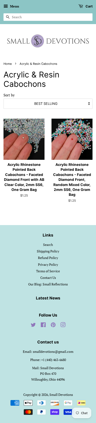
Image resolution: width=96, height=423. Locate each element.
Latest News (48, 298)
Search (48, 244)
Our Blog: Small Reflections (48, 284)
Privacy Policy (48, 264)
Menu (14, 6)
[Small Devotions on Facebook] (43, 325)
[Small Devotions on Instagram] (62, 325)
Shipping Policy (48, 251)
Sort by (9, 95)
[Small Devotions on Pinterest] (53, 325)
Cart (89, 6)
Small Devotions (61, 394)
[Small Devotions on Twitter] (33, 325)
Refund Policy (48, 257)
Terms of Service (48, 271)
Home (7, 64)
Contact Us (48, 277)
